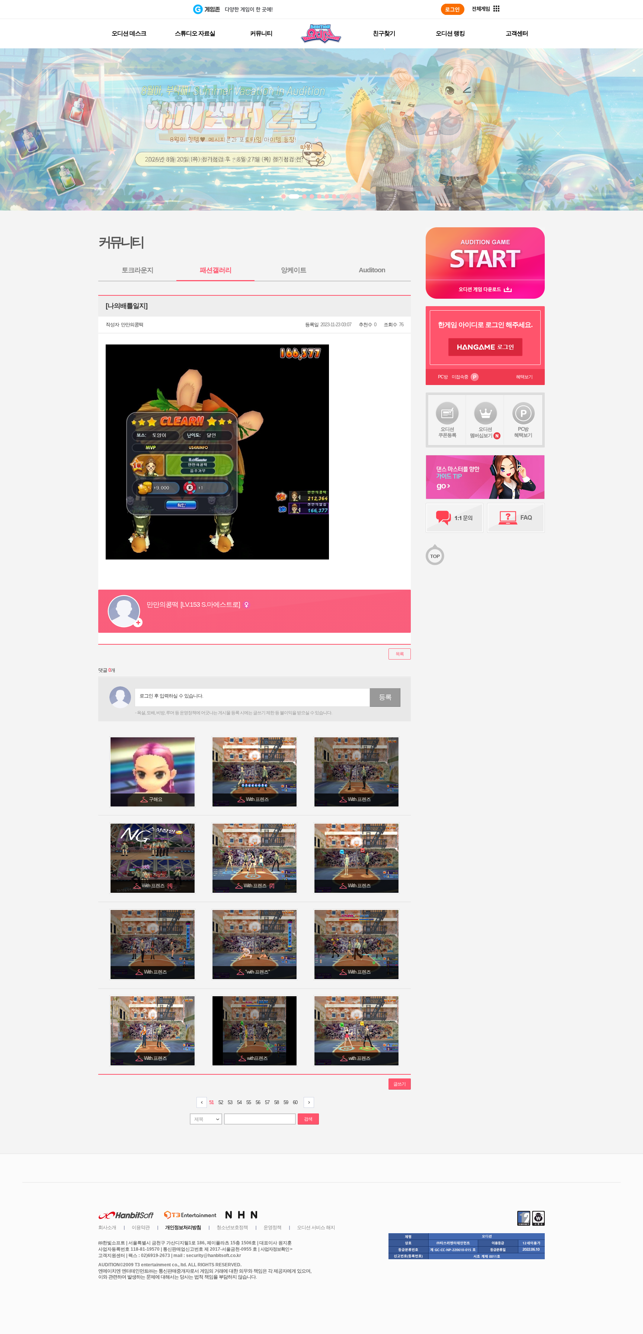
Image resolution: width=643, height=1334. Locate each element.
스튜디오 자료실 (195, 33)
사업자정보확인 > (276, 1249)
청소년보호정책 (232, 1227)
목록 (400, 654)
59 (286, 1102)
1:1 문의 (454, 518)
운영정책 (272, 1227)
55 (248, 1102)
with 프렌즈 (360, 1058)
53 (230, 1102)
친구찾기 (384, 33)
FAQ (516, 518)
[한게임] (162, 9)
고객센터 (517, 33)
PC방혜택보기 (523, 432)
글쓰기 (399, 1084)
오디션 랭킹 (450, 33)
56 (258, 1102)
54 (239, 1102)
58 (276, 1102)
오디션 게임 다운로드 (485, 289)
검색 (308, 1119)
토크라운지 (137, 270)
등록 (385, 697)
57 (267, 1102)
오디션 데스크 (129, 33)
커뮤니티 (261, 33)
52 (220, 1102)
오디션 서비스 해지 (316, 1227)
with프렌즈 (258, 1058)
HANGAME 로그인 (485, 347)
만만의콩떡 (132, 324)
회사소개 (107, 1227)
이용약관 (141, 1227)
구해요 (156, 799)
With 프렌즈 (258, 799)
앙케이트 (293, 270)
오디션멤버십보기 (481, 432)
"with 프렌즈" (258, 972)
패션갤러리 (215, 270)
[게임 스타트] (485, 253)
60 (295, 1102)
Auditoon (372, 270)
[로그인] (452, 9)
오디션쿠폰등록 (447, 432)
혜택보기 (524, 376)
